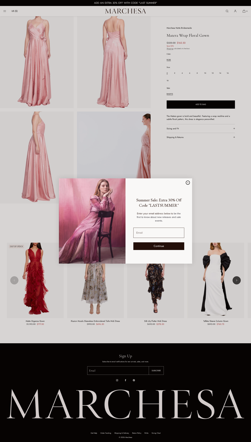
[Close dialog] (188, 182)
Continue (159, 246)
